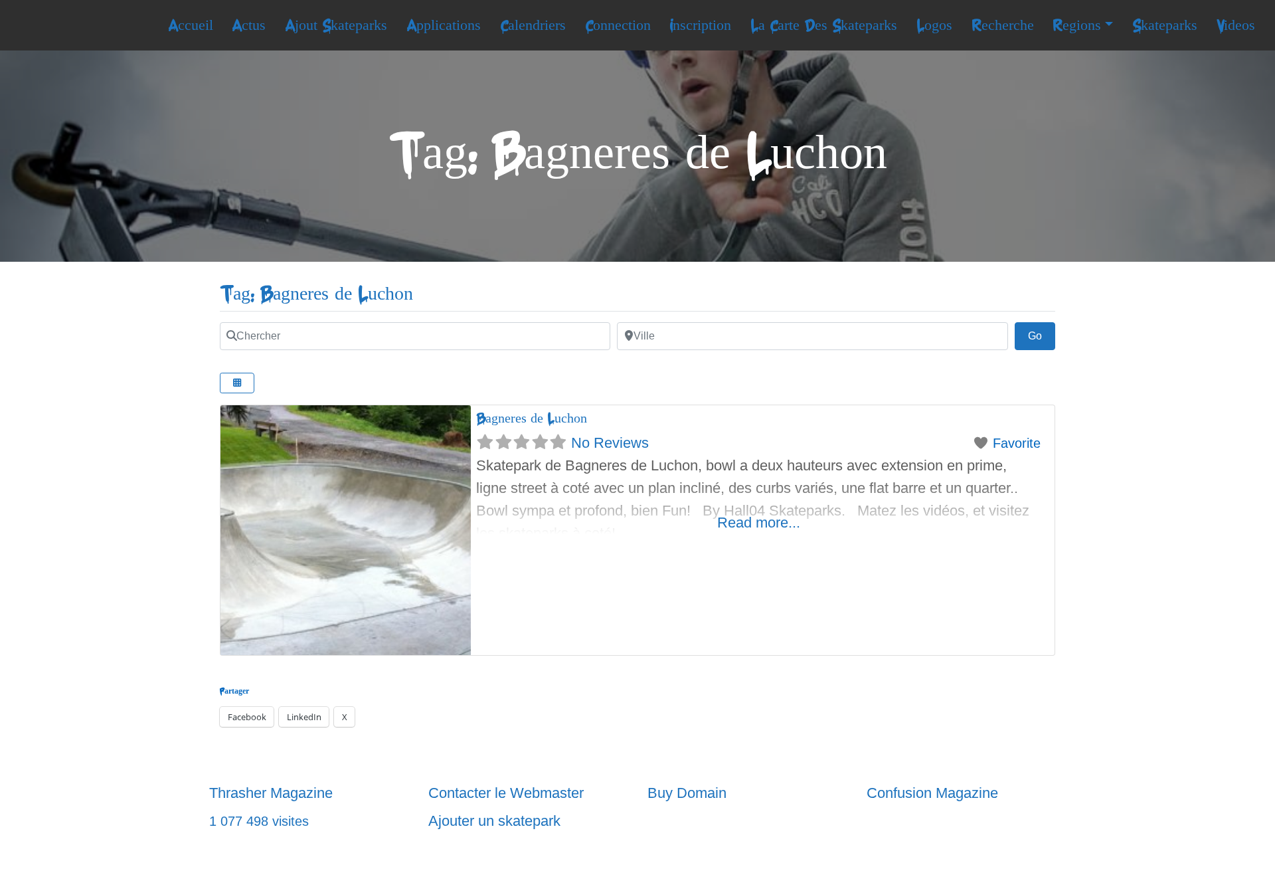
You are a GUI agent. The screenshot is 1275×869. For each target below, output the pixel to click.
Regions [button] (1077, 25)
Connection (618, 25)
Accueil (190, 25)
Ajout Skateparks (336, 25)
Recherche (1003, 25)
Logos (934, 25)
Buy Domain (686, 793)
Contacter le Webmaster (506, 793)
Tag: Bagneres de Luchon (316, 294)
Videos (1236, 25)
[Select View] (237, 383)
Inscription (700, 25)
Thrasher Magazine (271, 793)
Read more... (758, 522)
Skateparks (1164, 25)
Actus (249, 25)
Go (1041, 335)
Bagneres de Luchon (531, 418)
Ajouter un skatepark (494, 821)
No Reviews (610, 442)
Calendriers (533, 25)
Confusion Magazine (932, 793)
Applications (443, 25)
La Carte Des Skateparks (823, 25)
